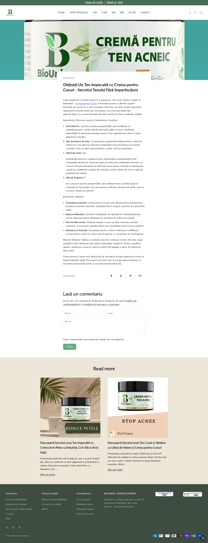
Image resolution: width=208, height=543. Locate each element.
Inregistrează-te (125, 276)
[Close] (136, 260)
